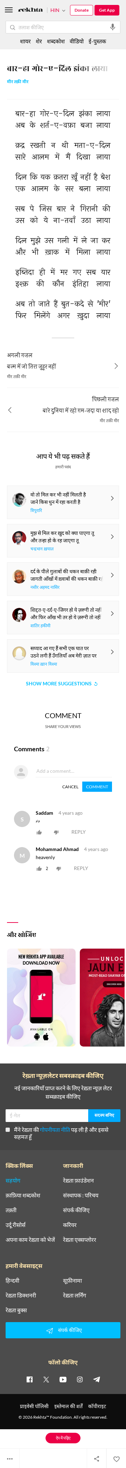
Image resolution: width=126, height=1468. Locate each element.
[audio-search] (112, 27)
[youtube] (63, 1379)
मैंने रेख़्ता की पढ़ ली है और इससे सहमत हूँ (61, 1133)
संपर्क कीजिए (76, 1210)
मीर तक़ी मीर (17, 82)
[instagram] (79, 1379)
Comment (97, 786)
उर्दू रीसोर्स (16, 1225)
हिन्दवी (12, 1280)
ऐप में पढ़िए (63, 1438)
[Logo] (30, 10)
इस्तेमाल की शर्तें (68, 1406)
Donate (82, 10)
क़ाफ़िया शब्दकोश (23, 1195)
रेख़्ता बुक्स (16, 1310)
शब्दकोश (56, 41)
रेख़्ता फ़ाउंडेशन (78, 1180)
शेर (39, 41)
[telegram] (96, 1379)
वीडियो (77, 41)
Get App (107, 10)
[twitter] (46, 1379)
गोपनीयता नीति (55, 1129)
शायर (25, 41)
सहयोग (13, 1180)
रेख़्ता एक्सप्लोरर (79, 1239)
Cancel (70, 786)
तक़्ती (11, 1210)
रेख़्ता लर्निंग (74, 1295)
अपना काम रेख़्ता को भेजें (30, 1239)
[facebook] (29, 1379)
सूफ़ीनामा (72, 1280)
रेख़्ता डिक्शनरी (21, 1295)
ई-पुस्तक (97, 41)
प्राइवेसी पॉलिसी (34, 1406)
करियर (70, 1225)
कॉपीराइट (97, 1406)
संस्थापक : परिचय (80, 1195)
